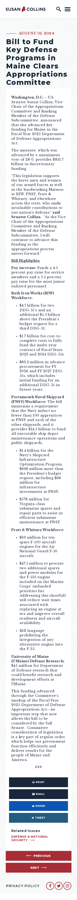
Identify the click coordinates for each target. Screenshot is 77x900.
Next (34, 867)
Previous (42, 855)
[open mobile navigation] (67, 9)
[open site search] (58, 9)
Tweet (40, 817)
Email (40, 794)
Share (40, 805)
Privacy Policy (23, 886)
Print (40, 782)
